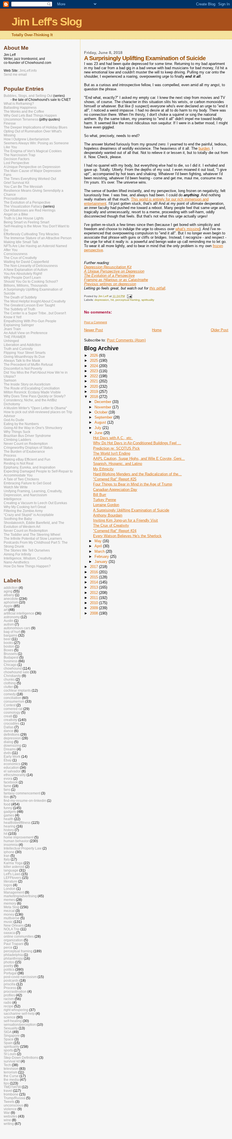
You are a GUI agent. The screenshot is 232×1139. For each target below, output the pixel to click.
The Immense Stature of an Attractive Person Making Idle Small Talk (38, 240)
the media (11, 1079)
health (8, 819)
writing (9, 1123)
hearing (10, 826)
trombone (11, 1094)
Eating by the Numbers (21, 424)
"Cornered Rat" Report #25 (114, 479)
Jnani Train (12, 329)
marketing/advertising (20, 896)
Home (157, 330)
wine (7, 1120)
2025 (94, 360)
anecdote (11, 598)
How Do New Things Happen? (27, 566)
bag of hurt (12, 631)
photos (9, 962)
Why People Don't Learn (22, 278)
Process (10, 456)
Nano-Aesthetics (16, 562)
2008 (94, 613)
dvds (7, 753)
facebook (11, 782)
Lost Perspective (16, 163)
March (100, 551)
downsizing (12, 745)
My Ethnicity (103, 469)
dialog (8, 742)
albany (9, 595)
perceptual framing (127, 299)
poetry (8, 966)
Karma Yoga (13, 863)
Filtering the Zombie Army (23, 511)
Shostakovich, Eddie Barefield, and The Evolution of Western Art (34, 525)
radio (8, 1002)
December (103, 402)
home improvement (18, 837)
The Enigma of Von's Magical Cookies (33, 151)
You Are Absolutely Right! (23, 274)
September (103, 417)
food (7, 804)
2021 (94, 381)
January (101, 561)
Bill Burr (99, 495)
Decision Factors (16, 159)
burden (204, 148)
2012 (94, 593)
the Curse (11, 1076)
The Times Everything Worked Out (30, 179)
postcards (11, 980)
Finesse (10, 123)
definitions (12, 734)
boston (9, 646)
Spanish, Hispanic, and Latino (117, 463)
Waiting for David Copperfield (26, 262)
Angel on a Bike (16, 214)
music (8, 922)
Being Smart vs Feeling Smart (26, 222)
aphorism (11, 602)
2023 (94, 371)
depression (101, 299)
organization (13, 940)
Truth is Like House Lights (24, 218)
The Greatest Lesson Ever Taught (29, 305)
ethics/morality (15, 775)
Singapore (12, 1035)
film (6, 797)
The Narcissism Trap (19, 155)
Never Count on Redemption (26, 444)
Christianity (12, 676)
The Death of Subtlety (20, 297)
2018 (94, 397)
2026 (94, 355)
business (11, 661)
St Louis (10, 1054)
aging (8, 591)
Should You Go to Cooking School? (31, 282)
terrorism (10, 1072)
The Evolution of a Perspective (109, 275)
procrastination (15, 991)
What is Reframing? (19, 104)
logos (8, 885)
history (9, 830)
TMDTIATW (12, 1087)
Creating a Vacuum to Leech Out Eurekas (35, 503)
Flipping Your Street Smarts (25, 353)
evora (8, 778)
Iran (7, 855)
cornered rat (13, 709)
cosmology (12, 712)
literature (10, 881)
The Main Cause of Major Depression (32, 171)
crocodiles (12, 723)
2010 (94, 603)
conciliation (12, 698)
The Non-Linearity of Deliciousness (31, 266)
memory (10, 903)
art (6, 609)
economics (12, 764)
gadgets (10, 811)
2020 (94, 386)
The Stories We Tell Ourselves (27, 550)
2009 (94, 608)
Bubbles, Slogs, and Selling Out (28, 96)
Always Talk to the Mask (22, 361)
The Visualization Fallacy (23, 206)
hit (112, 299)
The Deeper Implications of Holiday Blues (35, 127)
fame (7, 786)
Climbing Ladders (17, 440)
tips (6, 1083)
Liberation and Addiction (22, 345)
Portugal (10, 973)
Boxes (8, 650)
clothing (10, 683)
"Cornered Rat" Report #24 (114, 531)
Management (14, 892)
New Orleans (14, 925)
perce (8, 947)
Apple (8, 606)
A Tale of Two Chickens (21, 479)
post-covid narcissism (20, 977)
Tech (7, 1065)
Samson (10, 380)
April (98, 546)
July (98, 428)
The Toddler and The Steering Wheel (32, 535)
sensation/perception (20, 1024)
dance (8, 731)
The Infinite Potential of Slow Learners (33, 539)
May (98, 541)
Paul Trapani (13, 944)
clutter (8, 687)
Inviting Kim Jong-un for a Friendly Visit (125, 520)
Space (9, 1039)
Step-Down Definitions (21, 1057)
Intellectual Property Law (23, 848)
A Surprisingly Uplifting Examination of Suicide (131, 510)
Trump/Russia (14, 1098)
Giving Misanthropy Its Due (24, 357)
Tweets (9, 1101)
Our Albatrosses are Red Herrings (29, 210)
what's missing (187, 229)
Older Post (219, 330)
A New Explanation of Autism (26, 270)
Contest (10, 705)
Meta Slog (11, 907)
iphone (9, 852)
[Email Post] (129, 296)
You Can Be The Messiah (23, 187)
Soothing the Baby (18, 519)
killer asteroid (14, 866)
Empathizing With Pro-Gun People (30, 321)
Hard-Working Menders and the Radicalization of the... (137, 474)
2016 (94, 572)
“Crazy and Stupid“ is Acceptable (29, 515)
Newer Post (93, 330)
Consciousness (15, 254)
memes (9, 899)
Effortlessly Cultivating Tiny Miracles (31, 234)
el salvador (12, 771)
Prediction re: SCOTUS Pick (116, 448)
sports (8, 1050)
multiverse (12, 918)
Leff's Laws (12, 874)
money (9, 914)
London (10, 888)
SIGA (8, 1032)
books (8, 642)
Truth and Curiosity (18, 349)
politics (9, 969)
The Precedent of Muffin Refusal (28, 365)
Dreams (10, 749)
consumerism (14, 701)
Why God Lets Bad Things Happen (30, 115)
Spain (8, 1043)
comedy (10, 694)
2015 (94, 577)
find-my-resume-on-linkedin (25, 800)
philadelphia (13, 955)
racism (9, 999)
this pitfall (157, 288)
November (103, 407)
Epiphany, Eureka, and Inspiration (29, 467)
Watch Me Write (16, 487)
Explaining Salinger (19, 325)
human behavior (16, 841)
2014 (94, 582)
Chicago (10, 665)
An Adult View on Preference (26, 333)
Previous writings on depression (110, 284)
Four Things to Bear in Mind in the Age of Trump (132, 484)
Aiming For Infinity (17, 554)
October (101, 412)
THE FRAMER (15, 337)
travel (8, 1090)
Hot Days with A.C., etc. (113, 438)
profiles (9, 995)
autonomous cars (17, 628)
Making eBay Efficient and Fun (27, 459)
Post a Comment (95, 322)
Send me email (15, 75)
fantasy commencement (22, 793)
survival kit (12, 1061)
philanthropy (13, 958)
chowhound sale (16, 672)
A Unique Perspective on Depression (114, 271)
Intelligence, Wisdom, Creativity (28, 558)
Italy (7, 859)
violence (10, 1109)
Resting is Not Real (18, 463)
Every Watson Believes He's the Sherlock (127, 536)
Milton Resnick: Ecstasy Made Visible (32, 392)
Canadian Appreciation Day (115, 489)
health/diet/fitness (17, 822)
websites (10, 1116)
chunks (9, 679)
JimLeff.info (28, 71)
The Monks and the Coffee (24, 112)
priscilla (10, 984)
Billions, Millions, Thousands (26, 286)
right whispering (16, 1010)
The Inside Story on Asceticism (27, 384)
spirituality (147, 299)
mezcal (9, 910)
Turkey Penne (104, 500)
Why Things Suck (17, 432)
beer (7, 639)
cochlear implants (17, 690)
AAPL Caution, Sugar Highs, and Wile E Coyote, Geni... (139, 458)
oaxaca (9, 933)
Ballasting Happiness (20, 108)
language (11, 870)
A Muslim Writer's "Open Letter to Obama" (35, 408)
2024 (94, 366)
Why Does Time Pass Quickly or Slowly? (35, 396)
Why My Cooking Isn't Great (25, 507)
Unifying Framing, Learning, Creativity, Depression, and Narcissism (33, 493)
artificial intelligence (19, 613)
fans (7, 789)
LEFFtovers (12, 877)
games (9, 815)
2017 (94, 567)
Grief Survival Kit (16, 183)
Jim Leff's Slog (47, 22)
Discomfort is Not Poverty (23, 369)
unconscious (13, 1105)
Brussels (10, 653)
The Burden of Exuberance (24, 452)
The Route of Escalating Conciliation (32, 388)
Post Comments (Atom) (126, 340)
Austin (8, 620)
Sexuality (11, 1028)
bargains (10, 635)
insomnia (11, 844)
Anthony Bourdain (107, 515)
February (102, 556)
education (11, 767)
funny (8, 808)
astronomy (12, 617)
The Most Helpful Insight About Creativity (35, 301)
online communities (19, 936)
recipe (8, 1006)
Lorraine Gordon (106, 505)
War (7, 1112)
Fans (7, 175)
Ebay (8, 760)
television (11, 1068)
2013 (94, 587)
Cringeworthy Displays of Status (28, 448)
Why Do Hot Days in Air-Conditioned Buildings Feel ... (137, 443)
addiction (11, 587)
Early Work (12, 756)
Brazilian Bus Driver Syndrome (27, 436)
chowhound (13, 668)
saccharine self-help (19, 1013)
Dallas (9, 727)
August (100, 422)
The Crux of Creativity (111, 525)
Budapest (11, 657)
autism (9, 624)
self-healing (13, 1021)
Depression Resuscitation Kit (108, 267)
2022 (94, 376)
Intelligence (13, 499)
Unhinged (11, 341)
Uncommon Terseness (21, 119)
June (99, 433)
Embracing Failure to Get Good (27, 483)
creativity (10, 720)
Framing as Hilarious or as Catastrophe (116, 280)
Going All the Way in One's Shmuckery (33, 428)
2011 (94, 598)
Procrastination (15, 199)
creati (8, 716)
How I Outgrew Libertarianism (26, 139)
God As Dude (14, 420)
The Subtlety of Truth (19, 309)
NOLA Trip (12, 929)
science (10, 1017)
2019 (94, 391)
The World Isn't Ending (111, 453)
